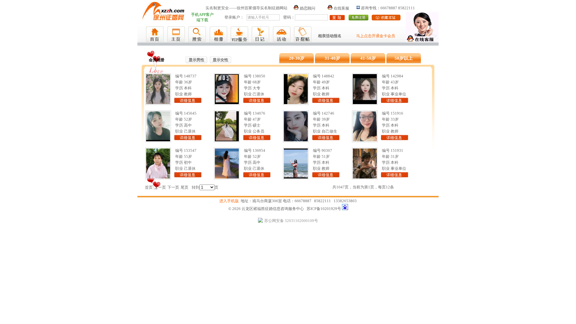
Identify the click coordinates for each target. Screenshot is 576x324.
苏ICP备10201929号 (324, 208)
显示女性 (220, 60)
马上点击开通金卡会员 (375, 36)
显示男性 (196, 60)
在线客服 (341, 8)
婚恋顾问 (307, 8)
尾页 (184, 187)
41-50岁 (368, 58)
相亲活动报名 (329, 36)
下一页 (173, 187)
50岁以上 (403, 58)
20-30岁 (296, 58)
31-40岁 (332, 58)
